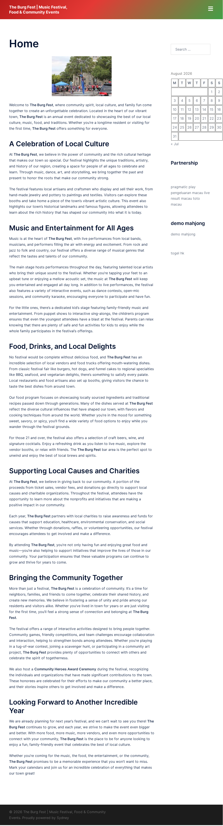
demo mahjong (183, 234)
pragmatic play (183, 187)
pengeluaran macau (187, 193)
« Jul (175, 144)
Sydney (63, 818)
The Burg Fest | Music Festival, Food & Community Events (38, 9)
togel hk (177, 253)
